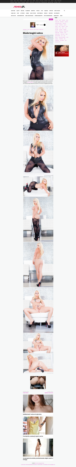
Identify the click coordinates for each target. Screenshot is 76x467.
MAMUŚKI (30, 464)
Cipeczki (28, 0)
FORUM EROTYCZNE (36, 464)
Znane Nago (55, 2)
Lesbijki (55, 0)
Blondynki (21, 0)
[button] (64, 10)
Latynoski (52, 0)
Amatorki (11, 0)
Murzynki (19, 2)
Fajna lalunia (25, 392)
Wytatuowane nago (50, 2)
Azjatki (15, 0)
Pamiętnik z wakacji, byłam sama (33, 436)
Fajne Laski (45, 0)
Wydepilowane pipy (44, 2)
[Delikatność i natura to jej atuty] (38, 404)
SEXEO (59, 2)
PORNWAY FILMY (47, 464)
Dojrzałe (34, 0)
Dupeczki (37, 0)
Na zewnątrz (23, 2)
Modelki (16, 2)
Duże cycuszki (41, 0)
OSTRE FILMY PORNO (24, 464)
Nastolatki (27, 2)
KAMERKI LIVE (53, 464)
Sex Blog (39, 463)
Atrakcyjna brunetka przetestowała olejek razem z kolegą (38, 458)
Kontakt (42, 463)
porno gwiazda (30, 82)
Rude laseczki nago (37, 2)
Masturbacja (12, 2)
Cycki (31, 0)
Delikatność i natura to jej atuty (32, 414)
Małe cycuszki (59, 0)
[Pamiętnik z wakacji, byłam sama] (38, 426)
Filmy (49, 0)
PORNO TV (42, 464)
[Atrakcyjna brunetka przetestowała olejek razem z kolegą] (38, 448)
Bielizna (18, 0)
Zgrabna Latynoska (49, 392)
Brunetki (25, 0)
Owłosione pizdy (32, 2)
